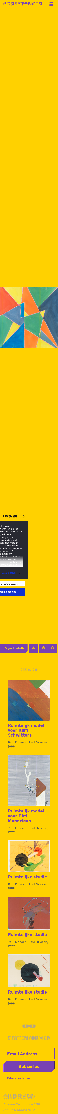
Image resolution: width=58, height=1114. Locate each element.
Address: (19, 1096)
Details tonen (8, 572)
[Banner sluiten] (24, 516)
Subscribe (29, 1066)
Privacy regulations (19, 1078)
